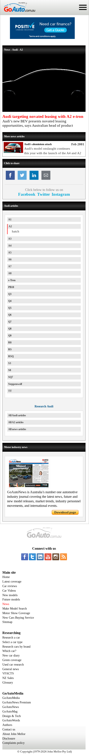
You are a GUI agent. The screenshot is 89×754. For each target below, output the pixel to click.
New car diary (11, 655)
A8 (9, 273)
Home (6, 577)
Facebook (26, 194)
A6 (9, 259)
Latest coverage (11, 581)
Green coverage (11, 660)
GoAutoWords (11, 720)
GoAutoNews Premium (16, 702)
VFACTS (8, 673)
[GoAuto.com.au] (17, 13)
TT (10, 390)
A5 (9, 252)
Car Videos (9, 590)
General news (10, 669)
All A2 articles (16, 422)
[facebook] (25, 557)
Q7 (9, 321)
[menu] (83, 7)
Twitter (43, 194)
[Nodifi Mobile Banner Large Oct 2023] (42, 38)
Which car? (9, 651)
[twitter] (32, 557)
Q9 (9, 335)
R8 (9, 342)
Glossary (7, 682)
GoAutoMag (9, 711)
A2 (10, 226)
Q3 (9, 294)
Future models (11, 599)
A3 (9, 238)
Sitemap (7, 622)
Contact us (8, 729)
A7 (9, 266)
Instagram (61, 194)
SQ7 (10, 377)
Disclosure (8, 738)
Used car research (13, 664)
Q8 (9, 328)
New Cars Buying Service (18, 617)
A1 (9, 219)
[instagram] (56, 557)
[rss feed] (63, 557)
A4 (9, 245)
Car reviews (9, 586)
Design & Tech (11, 716)
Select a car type (12, 642)
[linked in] (40, 557)
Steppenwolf (15, 384)
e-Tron (12, 280)
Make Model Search (14, 608)
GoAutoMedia (11, 698)
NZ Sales (8, 678)
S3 (9, 363)
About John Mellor (13, 734)
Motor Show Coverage (16, 613)
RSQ (11, 356)
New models (9, 595)
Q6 (9, 314)
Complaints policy (13, 742)
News (5, 604)
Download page (65, 512)
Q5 (9, 307)
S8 (9, 370)
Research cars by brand (16, 646)
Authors (7, 725)
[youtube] (48, 557)
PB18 (11, 287)
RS (10, 349)
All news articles (17, 429)
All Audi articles (17, 415)
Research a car (11, 637)
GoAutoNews (10, 707)
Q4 (9, 301)
